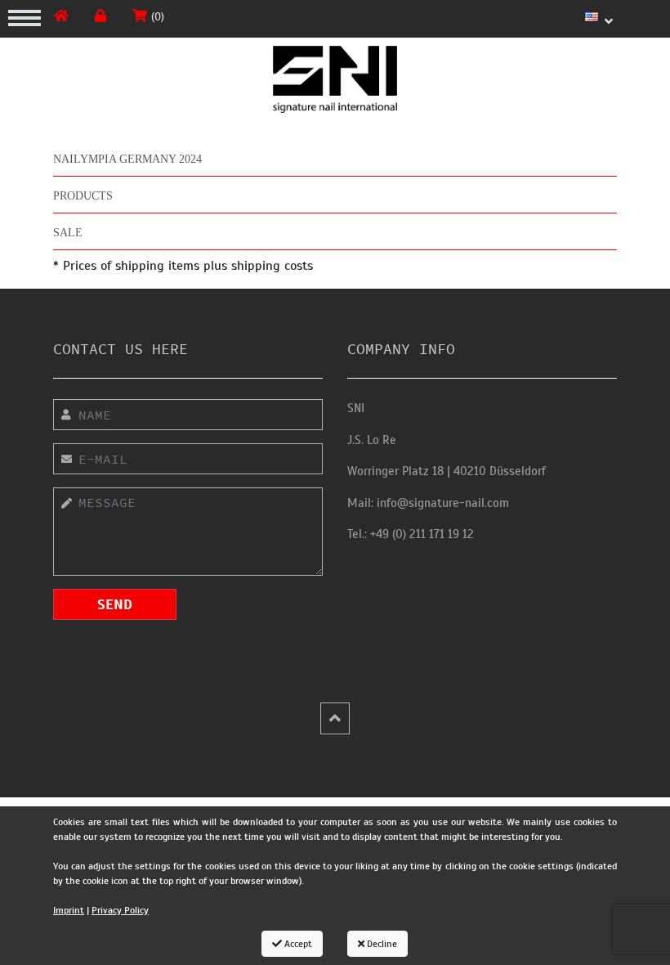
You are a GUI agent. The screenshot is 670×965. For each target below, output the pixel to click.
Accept (297, 943)
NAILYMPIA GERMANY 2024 (127, 159)
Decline (380, 943)
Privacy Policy (120, 910)
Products (83, 196)
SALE (68, 233)
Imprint (68, 910)
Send (114, 604)
